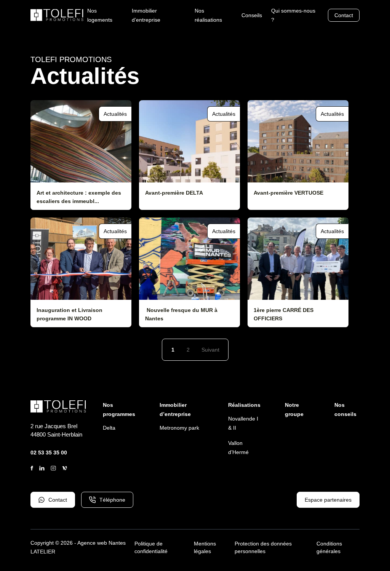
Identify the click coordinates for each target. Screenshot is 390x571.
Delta (109, 428)
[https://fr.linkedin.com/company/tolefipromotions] (42, 468)
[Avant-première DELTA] (189, 155)
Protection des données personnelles (263, 547)
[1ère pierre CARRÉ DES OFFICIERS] (298, 272)
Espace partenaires (328, 500)
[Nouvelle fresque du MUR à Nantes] (189, 272)
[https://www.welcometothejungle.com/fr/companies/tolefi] (64, 468)
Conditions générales (329, 547)
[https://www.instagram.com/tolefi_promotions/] (53, 468)
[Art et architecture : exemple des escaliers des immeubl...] (80, 155)
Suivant (210, 350)
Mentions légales (205, 547)
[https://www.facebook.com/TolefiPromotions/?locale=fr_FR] (31, 468)
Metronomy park (179, 428)
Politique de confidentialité (151, 547)
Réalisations (244, 405)
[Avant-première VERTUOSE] (298, 155)
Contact (343, 15)
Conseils (251, 15)
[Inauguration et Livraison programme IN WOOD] (80, 272)
